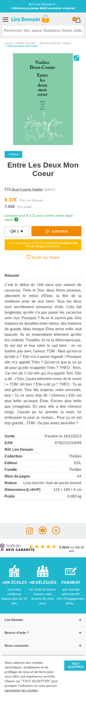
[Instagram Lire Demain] (29, 533)
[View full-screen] (76, 58)
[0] (78, 20)
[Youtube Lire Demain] (43, 533)
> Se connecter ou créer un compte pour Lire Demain (43, 245)
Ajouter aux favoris (45, 257)
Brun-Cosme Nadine (27, 189)
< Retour (13, 154)
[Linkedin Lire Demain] (56, 533)
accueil (8, 43)
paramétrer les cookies (21, 690)
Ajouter (59, 231)
